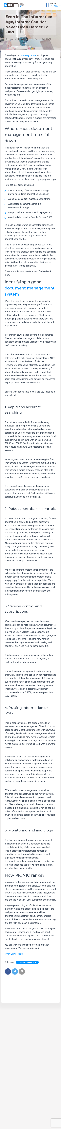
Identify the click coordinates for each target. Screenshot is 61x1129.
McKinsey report (27, 55)
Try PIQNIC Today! (14, 953)
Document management (27, 962)
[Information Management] (15, 4)
